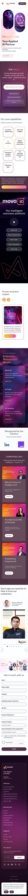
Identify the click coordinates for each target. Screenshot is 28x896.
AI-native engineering (8, 786)
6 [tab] (18, 646)
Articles (5, 834)
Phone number (5, 687)
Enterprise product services (10, 796)
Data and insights (7, 789)
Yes (6, 891)
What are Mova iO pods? (14, 97)
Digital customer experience (10, 794)
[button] (4, 300)
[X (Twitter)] (4, 864)
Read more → (10, 336)
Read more (14, 189)
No (11, 891)
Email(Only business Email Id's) (10, 701)
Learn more (9, 381)
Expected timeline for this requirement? (12, 729)
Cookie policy (14, 882)
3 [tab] (12, 646)
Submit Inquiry (22, 3)
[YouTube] (12, 864)
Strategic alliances (7, 825)
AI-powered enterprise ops (10, 798)
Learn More (7, 55)
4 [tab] (14, 646)
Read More (9, 496)
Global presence (7, 817)
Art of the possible (7, 841)
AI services (6, 791)
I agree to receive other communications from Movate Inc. (15, 736)
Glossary (5, 839)
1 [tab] (7, 646)
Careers (5, 813)
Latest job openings (8, 815)
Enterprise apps (7, 801)
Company (4, 694)
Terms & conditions (14, 879)
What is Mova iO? (14, 93)
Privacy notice (14, 876)
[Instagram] (19, 864)
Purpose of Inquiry (6, 722)
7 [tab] (21, 646)
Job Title (4, 708)
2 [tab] (9, 646)
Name (3, 680)
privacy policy (10, 888)
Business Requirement (7, 715)
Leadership (6, 820)
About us (5, 810)
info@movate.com (7, 778)
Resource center (7, 836)
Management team (8, 822)
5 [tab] (16, 646)
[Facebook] (15, 864)
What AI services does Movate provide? (14, 101)
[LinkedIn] (8, 864)
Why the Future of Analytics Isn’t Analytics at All (12, 485)
